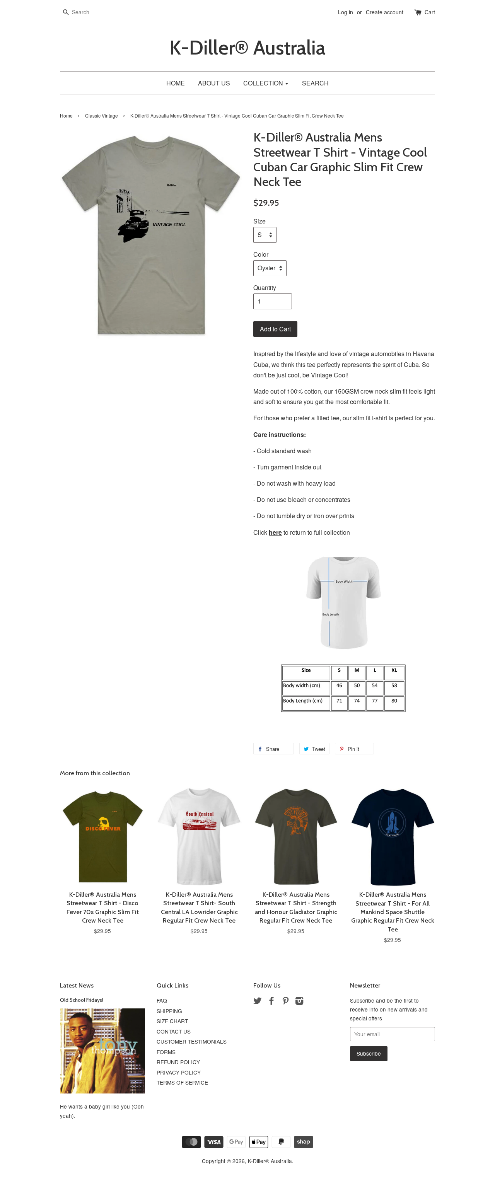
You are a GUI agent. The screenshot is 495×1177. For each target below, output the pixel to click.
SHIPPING (169, 1011)
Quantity (264, 287)
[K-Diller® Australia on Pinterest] (285, 1002)
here (275, 532)
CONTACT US (174, 1031)
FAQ (162, 1000)
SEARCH (315, 82)
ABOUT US (214, 82)
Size (259, 221)
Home (66, 115)
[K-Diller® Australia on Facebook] (271, 1002)
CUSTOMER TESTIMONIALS (192, 1041)
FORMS (166, 1052)
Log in (345, 12)
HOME (175, 82)
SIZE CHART (172, 1021)
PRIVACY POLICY (179, 1072)
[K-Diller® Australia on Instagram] (299, 1002)
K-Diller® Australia (247, 48)
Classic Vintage (101, 115)
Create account (384, 12)
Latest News (77, 985)
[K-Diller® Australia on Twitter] (257, 1002)
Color (260, 254)
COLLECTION (264, 82)
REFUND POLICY (178, 1062)
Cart (430, 12)
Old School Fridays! (81, 1000)
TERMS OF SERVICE (182, 1082)
